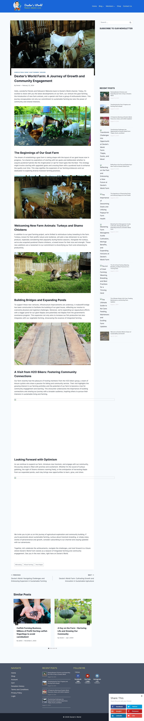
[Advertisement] (116, 68)
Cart (13, 683)
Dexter (18, 85)
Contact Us (127, 6)
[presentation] (32, 611)
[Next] (88, 622)
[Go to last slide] (16, 622)
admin (20, 640)
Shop (119, 6)
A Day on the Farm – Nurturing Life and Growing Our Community (72, 631)
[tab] (48, 648)
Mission (43, 72)
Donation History (17, 686)
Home (94, 6)
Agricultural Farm (21, 72)
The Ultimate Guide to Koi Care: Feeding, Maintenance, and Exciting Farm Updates (121, 300)
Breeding (18, 564)
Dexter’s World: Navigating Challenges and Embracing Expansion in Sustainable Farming (29, 578)
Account (14, 680)
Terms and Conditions (20, 689)
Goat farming (34, 72)
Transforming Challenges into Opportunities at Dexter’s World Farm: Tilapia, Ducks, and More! (120, 131)
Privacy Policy (16, 693)
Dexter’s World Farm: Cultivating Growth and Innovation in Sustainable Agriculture (76, 578)
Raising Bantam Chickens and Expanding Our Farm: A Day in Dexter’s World (120, 93)
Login (13, 696)
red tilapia (39, 564)
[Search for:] (116, 22)
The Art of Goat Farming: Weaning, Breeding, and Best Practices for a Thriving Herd (119, 266)
